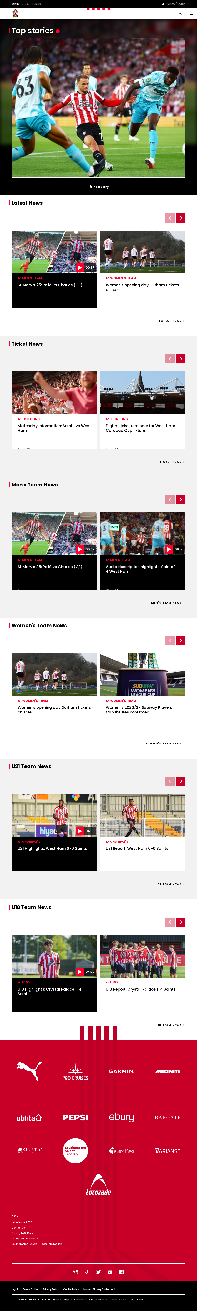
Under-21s (31, 841)
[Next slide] (180, 218)
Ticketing (31, 419)
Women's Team (123, 278)
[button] (90, 186)
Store (25, 4)
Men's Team (32, 278)
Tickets (36, 4)
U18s (26, 982)
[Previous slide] (170, 218)
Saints (15, 4)
